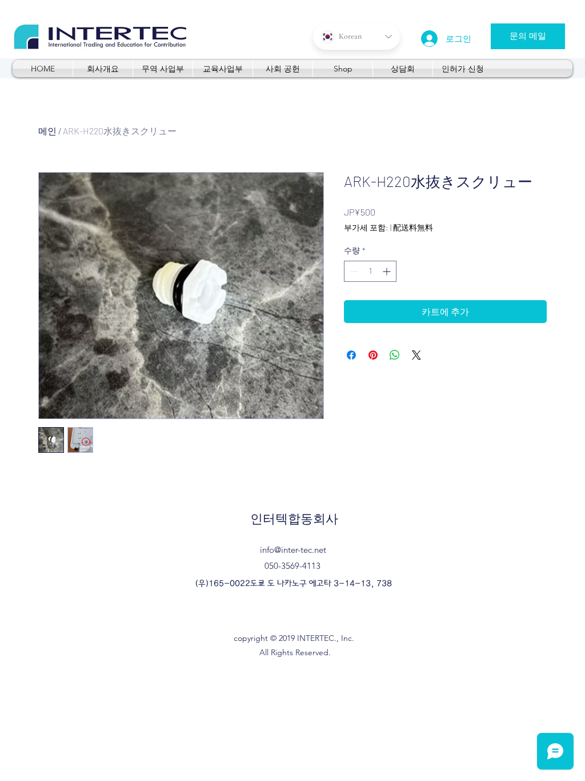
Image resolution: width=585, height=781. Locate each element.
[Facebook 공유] (351, 355)
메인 (47, 130)
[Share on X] (416, 355)
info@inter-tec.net (293, 549)
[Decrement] (353, 271)
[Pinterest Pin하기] (373, 355)
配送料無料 (413, 227)
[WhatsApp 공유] (395, 355)
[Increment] (387, 271)
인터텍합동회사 (294, 519)
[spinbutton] (370, 271)
